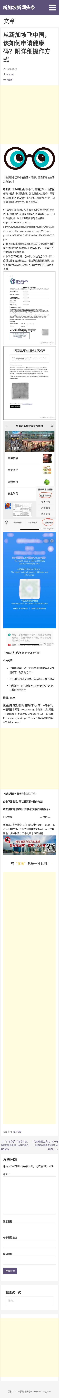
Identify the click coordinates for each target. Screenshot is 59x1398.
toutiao (10, 74)
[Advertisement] (29, 114)
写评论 (10, 79)
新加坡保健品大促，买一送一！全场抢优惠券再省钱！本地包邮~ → (44, 1145)
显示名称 (7, 1221)
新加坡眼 (17, 1131)
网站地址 (7, 1253)
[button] (54, 6)
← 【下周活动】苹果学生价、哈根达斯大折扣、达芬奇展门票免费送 (15, 1145)
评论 (6, 1174)
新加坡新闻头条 (19, 7)
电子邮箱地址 (10, 1237)
